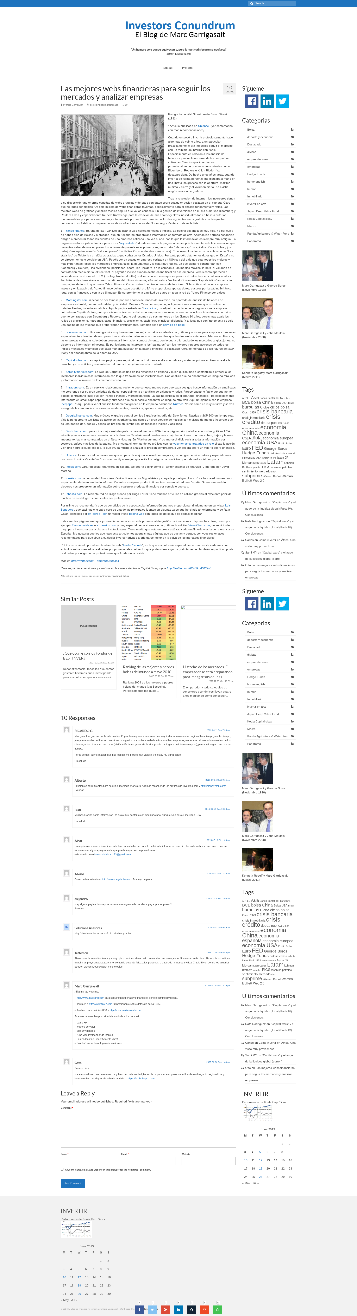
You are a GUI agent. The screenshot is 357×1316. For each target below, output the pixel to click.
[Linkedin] (178, 1309)
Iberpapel (67, 404)
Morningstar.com (77, 300)
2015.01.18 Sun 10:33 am (217, 809)
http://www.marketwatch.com (125, 1010)
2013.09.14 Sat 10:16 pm (218, 780)
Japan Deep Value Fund (263, 211)
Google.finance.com (79, 415)
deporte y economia (260, 137)
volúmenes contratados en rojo (193, 443)
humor (251, 189)
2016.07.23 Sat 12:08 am (218, 898)
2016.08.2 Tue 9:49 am (219, 927)
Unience (203, 125)
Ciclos (264, 407)
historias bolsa (278, 453)
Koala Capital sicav (259, 218)
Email (125, 1154)
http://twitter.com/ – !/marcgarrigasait (95, 560)
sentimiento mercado (256, 471)
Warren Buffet (272, 476)
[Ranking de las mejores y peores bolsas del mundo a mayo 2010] (88, 632)
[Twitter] (152, 1309)
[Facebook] (139, 1309)
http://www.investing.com (90, 997)
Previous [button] (64, 656)
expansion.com (107, 525)
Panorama (254, 241)
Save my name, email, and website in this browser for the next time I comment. (108, 1169)
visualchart (117, 576)
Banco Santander (269, 398)
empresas (253, 166)
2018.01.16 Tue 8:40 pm (218, 952)
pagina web (136, 513)
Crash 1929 (249, 412)
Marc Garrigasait (74, 105)
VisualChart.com (199, 525)
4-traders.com (75, 387)
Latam (275, 462)
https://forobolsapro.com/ (141, 1078)
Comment (67, 1108)
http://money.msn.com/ (213, 786)
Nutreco (178, 404)
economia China (264, 430)
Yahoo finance (75, 230)
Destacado (112, 105)
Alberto (80, 780)
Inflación (292, 453)
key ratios (149, 308)
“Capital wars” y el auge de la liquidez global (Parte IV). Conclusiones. (270, 508)
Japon (280, 457)
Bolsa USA (280, 402)
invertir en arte (256, 203)
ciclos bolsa (279, 407)
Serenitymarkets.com (79, 371)
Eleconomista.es (82, 525)
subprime (252, 475)
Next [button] (232, 656)
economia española (260, 435)
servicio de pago (174, 324)
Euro (246, 448)
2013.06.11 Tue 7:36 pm (218, 730)
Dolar (286, 423)
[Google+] (165, 1309)
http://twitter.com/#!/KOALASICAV (188, 568)
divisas (251, 151)
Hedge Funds (256, 174)
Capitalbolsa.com (77, 360)
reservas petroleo (281, 467)
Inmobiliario (254, 196)
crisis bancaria (275, 411)
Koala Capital (259, 463)
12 (260, 1160)
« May (246, 1183)
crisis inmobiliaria (253, 417)
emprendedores (257, 159)
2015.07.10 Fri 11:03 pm (218, 840)
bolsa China (262, 402)
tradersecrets (95, 576)
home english (256, 181)
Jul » (256, 1183)
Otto (78, 1063)
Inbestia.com (74, 494)
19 (260, 1168)
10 (246, 1160)
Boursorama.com (77, 332)
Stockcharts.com (76, 431)
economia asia (250, 428)
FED (257, 447)
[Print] (191, 1309)
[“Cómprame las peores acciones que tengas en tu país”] (208, 632)
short (273, 471)
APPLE (246, 398)
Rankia (84, 576)
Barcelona (285, 398)
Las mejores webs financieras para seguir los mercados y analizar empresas (270, 571)
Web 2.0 (258, 480)
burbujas (250, 407)
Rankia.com (73, 478)
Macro (251, 226)
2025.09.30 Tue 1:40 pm (218, 1062)
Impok (77, 576)
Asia (255, 397)
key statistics (128, 243)
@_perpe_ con (97, 513)
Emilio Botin (285, 443)
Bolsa (103, 105)
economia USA (259, 442)
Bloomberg (67, 576)
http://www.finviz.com (100, 1004)
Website (186, 1154)
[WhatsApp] (217, 1309)
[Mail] (204, 1309)
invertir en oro (269, 458)
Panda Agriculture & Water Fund (268, 233)
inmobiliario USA (251, 457)
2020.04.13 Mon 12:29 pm (217, 985)
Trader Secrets (132, 545)
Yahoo (126, 576)
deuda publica (271, 423)
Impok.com (73, 466)
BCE (246, 402)
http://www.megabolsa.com (117, 879)
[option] (89, 653)
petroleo (257, 467)
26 (260, 1176)
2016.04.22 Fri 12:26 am (218, 873)
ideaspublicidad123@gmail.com (112, 854)
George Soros (275, 448)
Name (64, 1154)
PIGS (266, 467)
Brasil (291, 403)
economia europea (278, 438)
